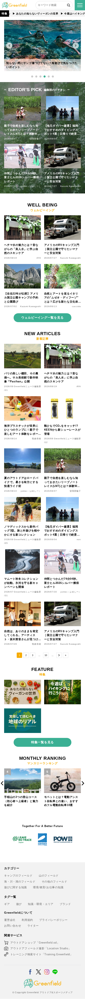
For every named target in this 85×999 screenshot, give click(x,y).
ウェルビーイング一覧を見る (42, 317)
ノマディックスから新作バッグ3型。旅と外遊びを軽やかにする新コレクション (22, 530)
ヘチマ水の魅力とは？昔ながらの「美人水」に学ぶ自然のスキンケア (21, 248)
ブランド (65, 904)
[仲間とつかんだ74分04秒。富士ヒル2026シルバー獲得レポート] (62, 551)
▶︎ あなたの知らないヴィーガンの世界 (24, 13)
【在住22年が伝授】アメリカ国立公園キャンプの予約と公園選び (21, 297)
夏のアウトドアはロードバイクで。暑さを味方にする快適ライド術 (21, 482)
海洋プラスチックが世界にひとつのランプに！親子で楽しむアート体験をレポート (21, 430)
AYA (39, 258)
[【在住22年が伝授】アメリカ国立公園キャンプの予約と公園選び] (22, 266)
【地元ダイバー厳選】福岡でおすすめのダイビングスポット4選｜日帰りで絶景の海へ (62, 130)
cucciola (76, 306)
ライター (33, 925)
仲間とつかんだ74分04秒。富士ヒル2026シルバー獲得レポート (21, 177)
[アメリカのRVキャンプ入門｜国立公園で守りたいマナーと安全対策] (62, 217)
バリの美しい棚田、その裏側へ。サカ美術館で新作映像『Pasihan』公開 (21, 377)
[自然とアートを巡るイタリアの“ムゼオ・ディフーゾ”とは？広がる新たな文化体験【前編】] (62, 266)
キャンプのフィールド (18, 875)
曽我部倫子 (35, 139)
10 (46, 655)
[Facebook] (30, 969)
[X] (38, 969)
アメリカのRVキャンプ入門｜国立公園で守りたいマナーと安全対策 (61, 177)
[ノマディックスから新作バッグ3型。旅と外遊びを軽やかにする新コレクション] (22, 499)
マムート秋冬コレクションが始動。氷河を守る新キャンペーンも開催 (21, 582)
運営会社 (9, 919)
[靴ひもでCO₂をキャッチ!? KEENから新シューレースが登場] (62, 398)
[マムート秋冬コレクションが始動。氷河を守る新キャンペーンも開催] (22, 551)
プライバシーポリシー (53, 919)
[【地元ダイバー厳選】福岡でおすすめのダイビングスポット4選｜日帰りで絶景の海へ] (62, 499)
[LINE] (55, 969)
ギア (7, 904)
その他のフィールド (54, 881)
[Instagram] (46, 969)
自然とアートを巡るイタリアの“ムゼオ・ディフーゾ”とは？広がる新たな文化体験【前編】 (61, 298)
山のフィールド (49, 875)
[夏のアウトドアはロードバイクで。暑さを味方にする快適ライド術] (22, 450)
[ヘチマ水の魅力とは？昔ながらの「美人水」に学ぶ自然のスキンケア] (22, 217)
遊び (19, 904)
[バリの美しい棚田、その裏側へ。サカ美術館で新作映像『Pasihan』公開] (22, 346)
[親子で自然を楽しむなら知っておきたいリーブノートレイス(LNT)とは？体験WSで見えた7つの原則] (62, 450)
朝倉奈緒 (36, 438)
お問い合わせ (12, 925)
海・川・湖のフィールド (19, 881)
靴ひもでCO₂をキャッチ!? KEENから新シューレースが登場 (62, 429)
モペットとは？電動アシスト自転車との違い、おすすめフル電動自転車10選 (21, 801)
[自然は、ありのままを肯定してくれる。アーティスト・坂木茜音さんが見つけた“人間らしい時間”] (22, 604)
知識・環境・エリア (40, 904)
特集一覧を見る (42, 742)
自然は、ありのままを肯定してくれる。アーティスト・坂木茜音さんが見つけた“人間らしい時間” (21, 635)
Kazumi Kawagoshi (70, 186)
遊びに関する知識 (15, 887)
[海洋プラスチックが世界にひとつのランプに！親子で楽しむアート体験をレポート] (22, 398)
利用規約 (27, 919)
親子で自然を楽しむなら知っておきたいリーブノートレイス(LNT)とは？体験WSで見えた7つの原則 (21, 130)
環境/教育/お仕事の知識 (48, 887)
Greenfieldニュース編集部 (27, 386)
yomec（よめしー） (31, 186)
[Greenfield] (14, 4)
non (79, 139)
